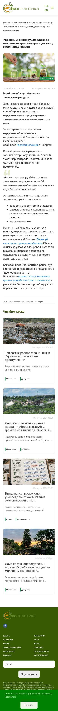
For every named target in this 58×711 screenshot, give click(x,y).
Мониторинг (9, 651)
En (46, 10)
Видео (37, 644)
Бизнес (6, 644)
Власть (6, 636)
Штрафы (39, 301)
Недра (30, 301)
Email (9, 664)
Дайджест (25, 379)
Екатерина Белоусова (43, 88)
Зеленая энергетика (12, 647)
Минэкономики (23, 519)
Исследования (41, 655)
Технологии (39, 636)
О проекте (38, 647)
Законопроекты (41, 651)
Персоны (7, 655)
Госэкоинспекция (17, 301)
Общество (8, 640)
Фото (36, 640)
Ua (46, 6)
